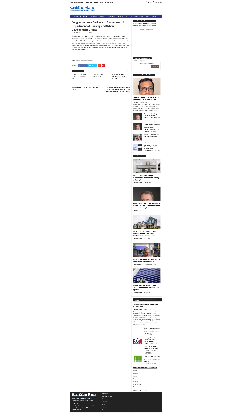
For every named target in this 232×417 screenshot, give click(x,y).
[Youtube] (161, 2)
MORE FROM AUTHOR (91, 71)
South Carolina (137, 384)
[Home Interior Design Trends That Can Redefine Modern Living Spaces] (146, 275)
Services (96, 2)
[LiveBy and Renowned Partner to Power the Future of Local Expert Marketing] (137, 147)
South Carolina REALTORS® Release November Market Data (80, 76)
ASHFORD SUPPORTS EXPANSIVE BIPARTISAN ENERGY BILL (118, 76)
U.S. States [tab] (146, 61)
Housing (85, 16)
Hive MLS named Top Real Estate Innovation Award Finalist (151, 136)
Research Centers (107, 396)
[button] (160, 17)
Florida (135, 376)
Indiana (135, 378)
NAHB (146, 343)
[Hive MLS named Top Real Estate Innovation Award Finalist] (137, 137)
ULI (146, 363)
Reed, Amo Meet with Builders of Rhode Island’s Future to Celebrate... (151, 348)
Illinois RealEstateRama (79, 32)
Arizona (135, 370)
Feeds (111, 2)
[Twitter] (158, 2)
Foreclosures (112, 16)
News (147, 16)
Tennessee (136, 387)
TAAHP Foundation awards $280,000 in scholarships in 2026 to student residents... (152, 330)
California (135, 373)
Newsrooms (105, 393)
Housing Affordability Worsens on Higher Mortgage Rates (150, 339)
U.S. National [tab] (137, 61)
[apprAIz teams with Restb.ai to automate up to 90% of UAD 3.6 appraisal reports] (146, 86)
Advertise (104, 401)
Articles (154, 16)
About (101, 2)
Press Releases (138, 16)
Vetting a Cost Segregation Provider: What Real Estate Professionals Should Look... (144, 233)
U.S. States (89, 2)
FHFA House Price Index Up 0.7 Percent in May (85, 88)
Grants (78, 60)
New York (135, 381)
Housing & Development (87, 60)
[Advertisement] (129, 9)
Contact (106, 2)
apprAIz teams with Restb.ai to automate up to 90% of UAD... (146, 98)
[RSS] (156, 2)
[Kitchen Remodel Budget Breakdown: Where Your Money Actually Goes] (146, 166)
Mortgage (102, 16)
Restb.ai (136, 102)
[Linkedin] (149, 2)
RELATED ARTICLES (78, 71)
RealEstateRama (149, 150)
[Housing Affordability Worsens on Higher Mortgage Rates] (137, 340)
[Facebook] (146, 2)
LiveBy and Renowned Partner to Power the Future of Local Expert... (152, 146)
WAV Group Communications (152, 140)
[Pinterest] (154, 2)
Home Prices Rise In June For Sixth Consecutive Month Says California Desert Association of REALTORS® (118, 89)
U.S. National (75, 16)
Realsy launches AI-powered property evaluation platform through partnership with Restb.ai (152, 126)
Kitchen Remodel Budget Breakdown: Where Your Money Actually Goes (146, 177)
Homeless (94, 16)
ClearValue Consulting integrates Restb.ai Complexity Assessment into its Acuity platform (152, 116)
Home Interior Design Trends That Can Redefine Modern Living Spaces (146, 287)
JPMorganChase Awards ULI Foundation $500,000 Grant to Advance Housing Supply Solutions (152, 358)
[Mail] (151, 2)
